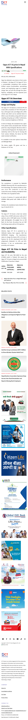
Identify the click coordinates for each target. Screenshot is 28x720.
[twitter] (3, 639)
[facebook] (6, 639)
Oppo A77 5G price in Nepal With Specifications (14, 66)
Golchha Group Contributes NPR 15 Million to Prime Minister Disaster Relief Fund (13, 351)
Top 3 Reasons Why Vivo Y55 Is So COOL (13, 283)
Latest (12, 310)
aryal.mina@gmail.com (6, 713)
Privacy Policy (4, 698)
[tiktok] (21, 639)
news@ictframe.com (21, 711)
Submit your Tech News (6, 708)
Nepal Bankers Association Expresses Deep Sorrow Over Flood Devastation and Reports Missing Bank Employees (13, 378)
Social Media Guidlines (6, 691)
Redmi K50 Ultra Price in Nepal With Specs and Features (15, 279)
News (15, 310)
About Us (3, 688)
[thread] (24, 639)
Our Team (3, 694)
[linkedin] (13, 639)
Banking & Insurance (6, 310)
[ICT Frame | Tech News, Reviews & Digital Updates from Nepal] (4, 4)
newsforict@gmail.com (9, 711)
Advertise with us (5, 706)
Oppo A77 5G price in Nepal (17, 73)
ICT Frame (6, 73)
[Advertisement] (14, 21)
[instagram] (10, 639)
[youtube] (17, 639)
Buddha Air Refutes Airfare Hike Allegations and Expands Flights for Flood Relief (13, 314)
